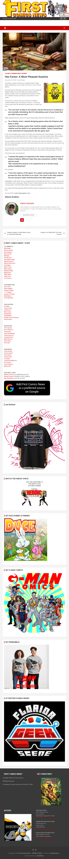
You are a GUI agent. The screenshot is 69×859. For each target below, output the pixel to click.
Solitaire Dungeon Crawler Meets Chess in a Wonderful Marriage (19, 233)
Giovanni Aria (8, 357)
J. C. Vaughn (7, 292)
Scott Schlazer (8, 364)
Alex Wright (7, 248)
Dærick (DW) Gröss (9, 263)
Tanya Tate (7, 276)
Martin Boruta (8, 339)
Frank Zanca (7, 355)
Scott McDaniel (8, 298)
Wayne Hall (7, 366)
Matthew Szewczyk (9, 374)
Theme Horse (55, 853)
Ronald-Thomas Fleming (11, 317)
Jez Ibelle (7, 358)
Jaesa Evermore (9, 335)
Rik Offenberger (8, 378)
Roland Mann (8, 315)
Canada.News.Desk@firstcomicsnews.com (47, 829)
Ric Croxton (7, 362)
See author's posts (28, 215)
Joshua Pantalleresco (10, 360)
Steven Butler (8, 319)
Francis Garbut (8, 353)
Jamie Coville (8, 308)
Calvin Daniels (21, 80)
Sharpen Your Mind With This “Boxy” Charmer (51, 233)
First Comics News (24, 853)
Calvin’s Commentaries (13, 73)
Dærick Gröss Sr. (9, 261)
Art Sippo (7, 306)
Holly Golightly (8, 288)
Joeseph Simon (8, 337)
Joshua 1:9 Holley (9, 294)
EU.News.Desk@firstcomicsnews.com (45, 838)
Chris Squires (8, 328)
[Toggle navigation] (5, 28)
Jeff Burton (7, 310)
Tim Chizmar (8, 278)
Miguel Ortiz (7, 272)
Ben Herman (7, 254)
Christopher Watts (9, 259)
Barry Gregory (8, 252)
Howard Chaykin (9, 290)
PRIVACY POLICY (37, 853)
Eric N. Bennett (8, 329)
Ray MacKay (7, 314)
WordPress (40, 856)
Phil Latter (7, 343)
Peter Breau (7, 341)
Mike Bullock (7, 296)
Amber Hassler (8, 250)
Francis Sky (7, 331)
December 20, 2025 (10, 80)
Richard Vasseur (9, 376)
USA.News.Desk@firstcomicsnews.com (46, 817)
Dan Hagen (7, 265)
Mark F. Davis (8, 267)
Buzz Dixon (7, 286)
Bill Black (6, 256)
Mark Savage (8, 269)
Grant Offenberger (9, 333)
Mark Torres (7, 312)
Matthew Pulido (8, 271)
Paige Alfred (7, 274)
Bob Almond (7, 257)
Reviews (24, 73)
